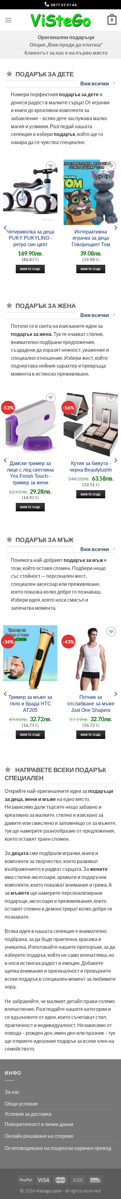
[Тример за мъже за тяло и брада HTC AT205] (30, 657)
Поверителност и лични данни (39, 1124)
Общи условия (21, 1103)
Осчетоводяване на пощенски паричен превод (58, 1148)
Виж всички (95, 83)
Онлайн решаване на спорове (39, 1136)
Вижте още (30, 269)
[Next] (115, 227)
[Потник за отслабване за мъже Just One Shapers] (91, 657)
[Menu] (8, 20)
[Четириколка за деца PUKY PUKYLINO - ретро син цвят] (30, 192)
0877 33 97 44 (63, 4)
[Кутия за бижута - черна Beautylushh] (91, 424)
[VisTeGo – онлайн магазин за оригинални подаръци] (60, 20)
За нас (12, 1092)
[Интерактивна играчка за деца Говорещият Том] (91, 192)
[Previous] (5, 227)
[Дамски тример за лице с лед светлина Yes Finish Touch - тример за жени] (30, 424)
